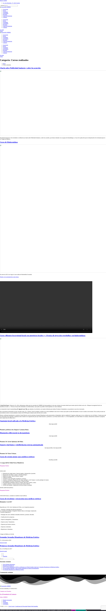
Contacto (5, 17)
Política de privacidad (80, 610)
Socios (4, 10)
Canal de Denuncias (7, 16)
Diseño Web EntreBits (33, 606)
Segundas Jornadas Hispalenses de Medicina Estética (19, 537)
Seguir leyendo (3, 542)
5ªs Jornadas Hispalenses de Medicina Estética (13, 569)
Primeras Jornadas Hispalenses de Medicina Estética (19, 546)
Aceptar (73, 610)
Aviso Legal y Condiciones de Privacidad (17, 606)
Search (2, 5)
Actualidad (5, 12)
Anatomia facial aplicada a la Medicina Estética (17, 421)
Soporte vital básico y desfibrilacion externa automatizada (21, 445)
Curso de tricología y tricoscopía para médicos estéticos (20, 499)
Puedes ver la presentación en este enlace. (9, 277)
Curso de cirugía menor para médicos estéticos (17, 457)
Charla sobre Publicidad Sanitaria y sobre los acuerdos (20, 68)
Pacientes (5, 14)
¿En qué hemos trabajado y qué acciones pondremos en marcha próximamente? (21, 568)
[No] (86, 610)
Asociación (5, 9)
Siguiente (5, 556)
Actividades (5, 13)
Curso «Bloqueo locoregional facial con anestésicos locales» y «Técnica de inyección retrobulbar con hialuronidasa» (43, 335)
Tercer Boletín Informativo (9, 564)
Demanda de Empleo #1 (8, 565)
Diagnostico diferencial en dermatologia (15, 433)
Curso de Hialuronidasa (9, 142)
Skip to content (3, 0)
